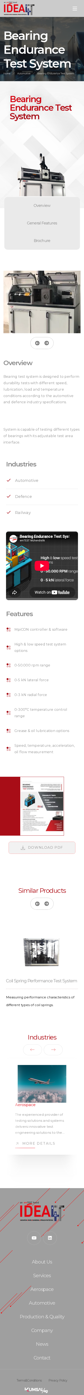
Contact (42, 1358)
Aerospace (42, 1289)
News (42, 1344)
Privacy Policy (57, 1380)
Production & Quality (42, 1317)
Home (6, 73)
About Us (42, 1262)
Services (42, 1275)
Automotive (23, 73)
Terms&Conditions (29, 1380)
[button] (37, 343)
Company (42, 1330)
